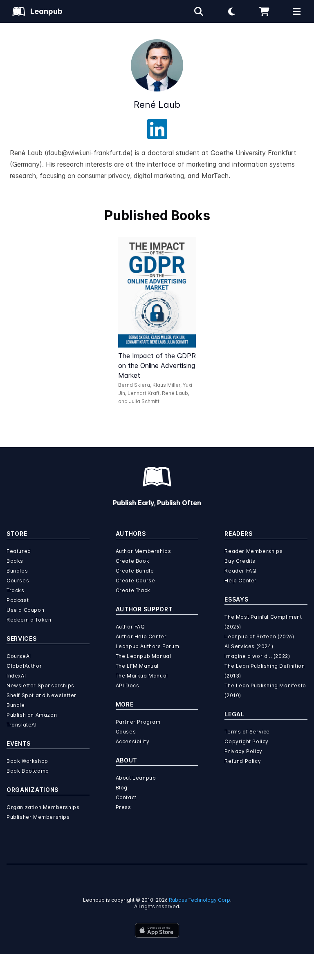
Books (15, 561)
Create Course (135, 580)
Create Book (133, 561)
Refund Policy (242, 761)
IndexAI (16, 676)
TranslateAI (22, 725)
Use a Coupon (25, 610)
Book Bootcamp (28, 771)
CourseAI (19, 656)
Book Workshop (27, 761)
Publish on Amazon (32, 715)
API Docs (127, 685)
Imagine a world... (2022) (257, 656)
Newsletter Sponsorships (40, 685)
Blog (122, 788)
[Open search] (199, 11)
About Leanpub (136, 778)
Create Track (133, 590)
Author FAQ (130, 627)
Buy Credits (240, 561)
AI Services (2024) (248, 646)
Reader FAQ (240, 571)
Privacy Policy (243, 751)
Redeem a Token (29, 620)
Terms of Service (247, 732)
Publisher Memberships (38, 817)
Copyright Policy (246, 741)
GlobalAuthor (24, 666)
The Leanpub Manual (143, 656)
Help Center (240, 580)
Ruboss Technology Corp (199, 900)
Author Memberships (143, 551)
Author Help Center (141, 636)
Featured (19, 551)
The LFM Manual (137, 666)
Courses (18, 580)
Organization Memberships (43, 807)
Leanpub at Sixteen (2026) (259, 636)
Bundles (17, 571)
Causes (126, 732)
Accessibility (133, 741)
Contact (126, 797)
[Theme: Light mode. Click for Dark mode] (231, 11)
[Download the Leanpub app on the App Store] (157, 930)
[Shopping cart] (264, 11)
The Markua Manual (142, 676)
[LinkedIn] (157, 129)
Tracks (16, 590)
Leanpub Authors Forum (147, 646)
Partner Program (138, 722)
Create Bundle (135, 571)
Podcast (18, 600)
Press (123, 807)
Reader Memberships (253, 551)
